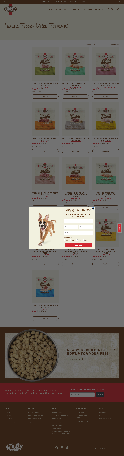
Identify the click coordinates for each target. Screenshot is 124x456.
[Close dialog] (93, 208)
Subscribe (78, 245)
